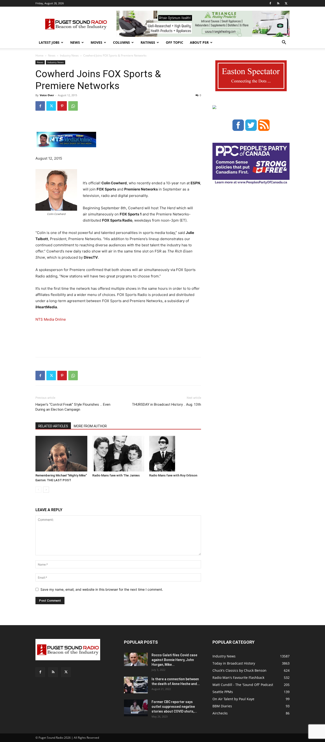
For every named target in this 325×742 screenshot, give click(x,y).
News (75, 42)
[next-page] (46, 490)
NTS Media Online (50, 319)
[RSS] (278, 3)
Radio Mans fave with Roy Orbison (173, 475)
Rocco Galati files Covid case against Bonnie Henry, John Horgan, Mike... (174, 659)
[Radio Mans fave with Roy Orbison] (175, 453)
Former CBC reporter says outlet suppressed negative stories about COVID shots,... (174, 706)
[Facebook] (270, 3)
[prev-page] (38, 490)
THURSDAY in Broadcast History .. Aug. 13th (166, 404)
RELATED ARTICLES (53, 426)
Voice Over (47, 95)
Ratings (148, 42)
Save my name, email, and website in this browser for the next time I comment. (101, 589)
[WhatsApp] (73, 106)
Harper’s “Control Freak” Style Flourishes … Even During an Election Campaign (72, 407)
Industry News (69, 55)
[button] (284, 43)
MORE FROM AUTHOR (90, 426)
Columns (121, 42)
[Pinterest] (62, 106)
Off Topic (174, 42)
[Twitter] (286, 3)
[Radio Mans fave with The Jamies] (118, 453)
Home (39, 55)
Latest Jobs (49, 42)
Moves (96, 42)
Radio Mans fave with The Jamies (116, 475)
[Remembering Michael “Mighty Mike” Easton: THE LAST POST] (61, 453)
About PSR (199, 42)
